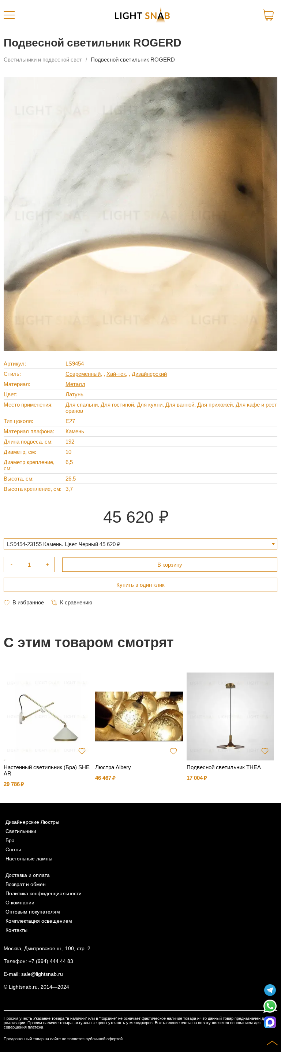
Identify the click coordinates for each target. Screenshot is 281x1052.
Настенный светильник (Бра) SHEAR (47, 770)
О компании (19, 902)
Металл (75, 384)
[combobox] (140, 543)
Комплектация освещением (38, 921)
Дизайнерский (149, 374)
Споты (13, 849)
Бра (10, 840)
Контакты (16, 930)
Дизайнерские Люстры (32, 822)
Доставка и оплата (27, 875)
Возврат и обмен (25, 884)
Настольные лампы (28, 859)
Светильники (20, 831)
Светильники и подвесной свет (43, 59)
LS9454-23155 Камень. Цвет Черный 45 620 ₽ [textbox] (63, 544)
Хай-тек (116, 374)
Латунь (74, 394)
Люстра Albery (113, 767)
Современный (83, 374)
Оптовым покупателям (32, 912)
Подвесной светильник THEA (224, 767)
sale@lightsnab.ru (42, 974)
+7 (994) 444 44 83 (51, 961)
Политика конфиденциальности (43, 893)
